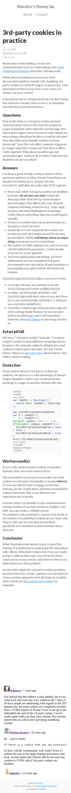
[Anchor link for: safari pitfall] (26, 331)
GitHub (42, 789)
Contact (42, 15)
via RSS (40, 783)
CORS (60, 67)
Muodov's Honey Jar (35, 6)
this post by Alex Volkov (38, 581)
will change (32, 319)
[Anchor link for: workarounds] (31, 461)
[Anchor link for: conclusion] (24, 538)
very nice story (34, 353)
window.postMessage (16, 71)
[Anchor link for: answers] (20, 168)
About (27, 15)
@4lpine (52, 786)
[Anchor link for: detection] (22, 365)
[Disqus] (35, 635)
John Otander (41, 786)
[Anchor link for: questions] (23, 115)
